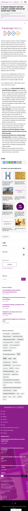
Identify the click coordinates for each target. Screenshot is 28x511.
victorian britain (7, 390)
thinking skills (17, 382)
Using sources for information (12, 387)
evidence (5, 345)
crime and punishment (8, 342)
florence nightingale (14, 345)
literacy (15, 362)
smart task (6, 377)
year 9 (4, 399)
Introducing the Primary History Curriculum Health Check (11, 291)
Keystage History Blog (8, 430)
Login (4, 414)
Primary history (8, 371)
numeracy (5, 368)
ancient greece (16, 333)
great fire (5, 347)
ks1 (18, 354)
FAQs (4, 425)
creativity (20, 339)
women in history (9, 393)
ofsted (11, 368)
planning (17, 368)
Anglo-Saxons (7, 336)
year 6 (10, 396)
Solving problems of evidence (11, 380)
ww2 (18, 393)
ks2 (5, 358)
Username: (4, 245)
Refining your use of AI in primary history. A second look (14, 298)
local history (7, 365)
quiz (17, 371)
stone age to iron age (7, 382)
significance (15, 374)
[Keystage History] (10, 2)
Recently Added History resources (11, 427)
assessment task (17, 336)
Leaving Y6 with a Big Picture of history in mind (13, 320)
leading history (7, 362)
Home (4, 411)
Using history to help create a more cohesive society (12, 312)
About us (5, 419)
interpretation (7, 350)
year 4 (5, 396)
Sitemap (5, 433)
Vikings (15, 390)
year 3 (22, 393)
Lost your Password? (7, 268)
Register (5, 416)
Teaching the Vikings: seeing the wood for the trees (13, 305)
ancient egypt (6, 333)
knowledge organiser (9, 354)
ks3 (10, 359)
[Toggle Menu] (25, 2)
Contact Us (5, 422)
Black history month (9, 339)
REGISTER (5, 236)
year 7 (14, 396)
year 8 (19, 397)
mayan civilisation (16, 365)
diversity (17, 342)
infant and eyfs (13, 347)
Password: (5, 252)
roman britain (6, 374)
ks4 (14, 359)
